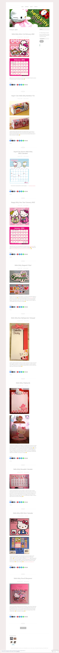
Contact (36, 6)
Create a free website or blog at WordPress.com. (20, 648)
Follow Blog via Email (45, 32)
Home (22, 6)
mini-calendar (31, 246)
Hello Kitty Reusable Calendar (23, 469)
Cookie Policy (18, 651)
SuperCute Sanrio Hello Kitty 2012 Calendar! (23, 152)
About (31, 6)
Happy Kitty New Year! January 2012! (23, 202)
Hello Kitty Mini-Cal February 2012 (23, 34)
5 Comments (26, 385)
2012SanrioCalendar (32, 185)
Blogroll (27, 6)
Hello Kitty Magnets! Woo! (23, 265)
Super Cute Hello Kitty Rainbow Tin (23, 96)
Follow (42, 41)
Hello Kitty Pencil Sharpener (23, 578)
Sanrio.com (31, 297)
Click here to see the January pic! (29, 561)
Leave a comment (26, 98)
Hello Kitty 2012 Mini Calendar (23, 513)
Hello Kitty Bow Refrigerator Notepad (23, 318)
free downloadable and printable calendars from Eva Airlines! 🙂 (21, 248)
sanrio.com (28, 558)
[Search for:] (44, 29)
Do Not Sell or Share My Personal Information (39, 648)
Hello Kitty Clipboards (23, 383)
